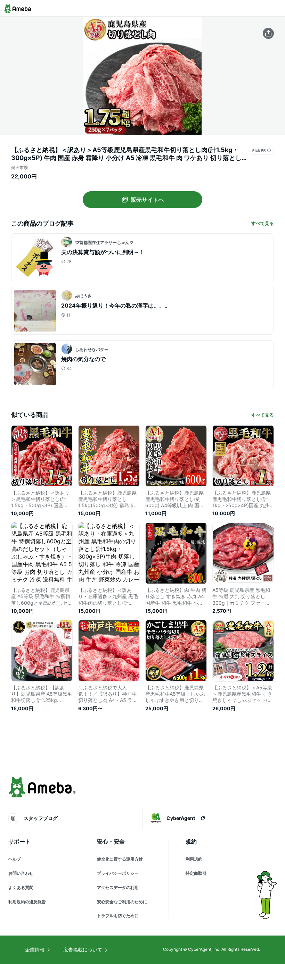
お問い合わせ (20, 873)
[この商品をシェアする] (268, 33)
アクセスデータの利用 (118, 887)
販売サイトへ (147, 199)
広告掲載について (82, 950)
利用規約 (194, 859)
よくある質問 (20, 887)
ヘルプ (14, 859)
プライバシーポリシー (118, 873)
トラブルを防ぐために (118, 915)
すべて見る (262, 223)
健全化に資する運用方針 (120, 859)
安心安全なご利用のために (122, 901)
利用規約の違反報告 (27, 901)
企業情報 (34, 950)
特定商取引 (196, 873)
